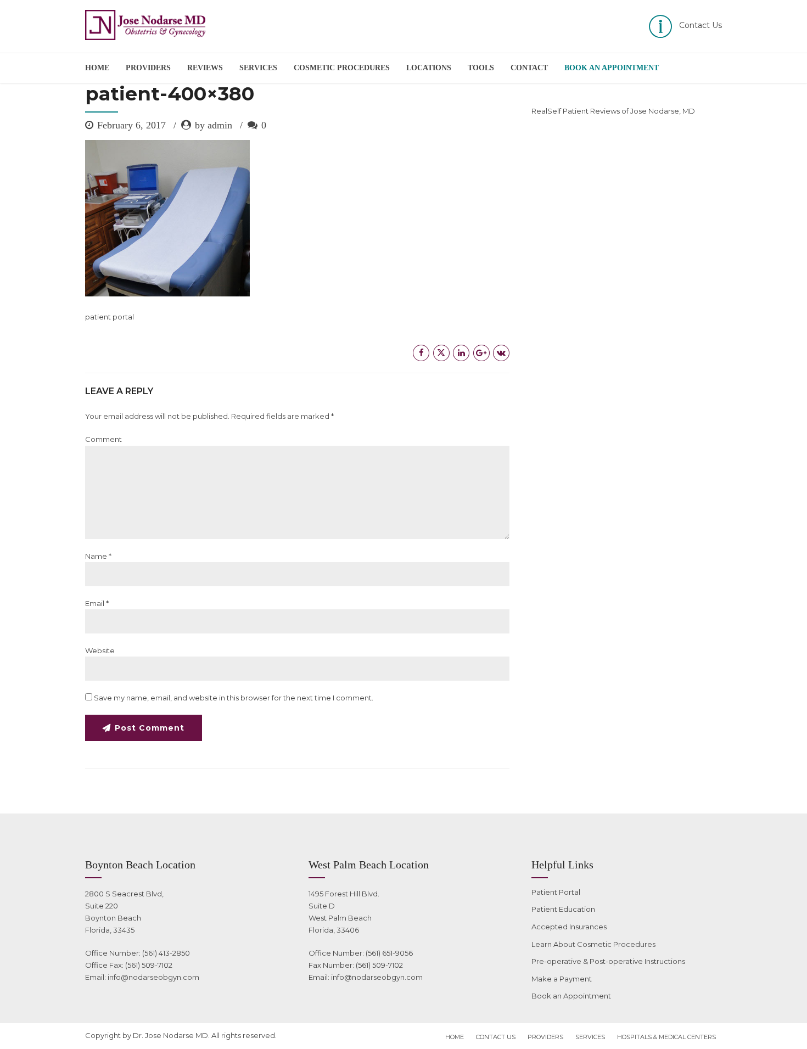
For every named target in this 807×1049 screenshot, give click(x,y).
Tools (481, 68)
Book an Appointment (571, 995)
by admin (213, 125)
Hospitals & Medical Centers (666, 1037)
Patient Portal (555, 892)
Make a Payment (561, 978)
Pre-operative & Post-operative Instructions (608, 961)
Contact (529, 68)
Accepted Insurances (569, 926)
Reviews (205, 68)
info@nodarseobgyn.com (153, 977)
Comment (103, 439)
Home (97, 68)
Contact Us (495, 1037)
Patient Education (563, 909)
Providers (148, 68)
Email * (97, 603)
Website (100, 650)
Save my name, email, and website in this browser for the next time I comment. (233, 697)
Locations (428, 68)
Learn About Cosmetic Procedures (593, 944)
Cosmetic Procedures (342, 68)
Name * (98, 556)
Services (258, 68)
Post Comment (149, 728)
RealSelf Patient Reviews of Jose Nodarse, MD (613, 110)
